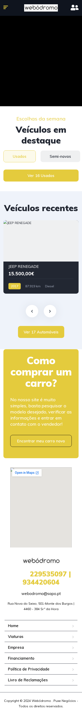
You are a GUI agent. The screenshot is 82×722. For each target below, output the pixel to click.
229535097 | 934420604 (41, 578)
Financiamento (21, 658)
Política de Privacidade (28, 669)
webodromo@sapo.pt (41, 593)
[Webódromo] (41, 8)
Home (13, 625)
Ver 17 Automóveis (41, 332)
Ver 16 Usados (41, 175)
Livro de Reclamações (28, 679)
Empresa (16, 647)
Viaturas (15, 636)
